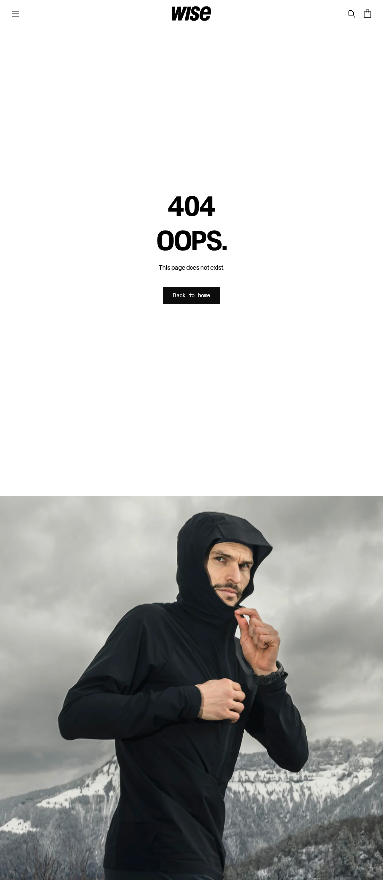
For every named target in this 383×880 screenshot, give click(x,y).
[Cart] (367, 14)
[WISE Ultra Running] (191, 13)
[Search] (351, 14)
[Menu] (16, 14)
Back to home (191, 295)
